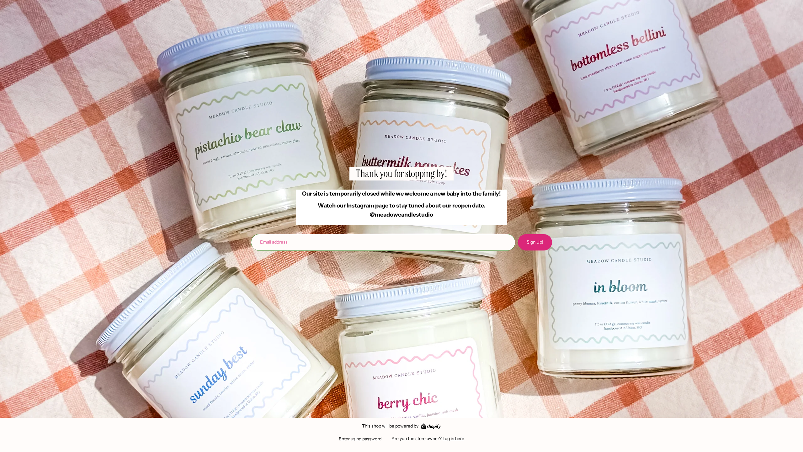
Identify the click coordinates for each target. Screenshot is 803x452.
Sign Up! (535, 242)
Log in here (453, 438)
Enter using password (360, 439)
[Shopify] (431, 426)
